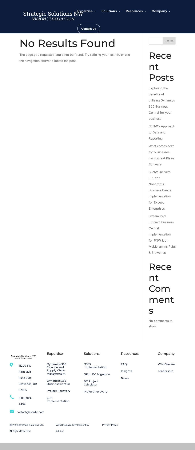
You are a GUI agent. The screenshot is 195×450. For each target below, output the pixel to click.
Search (169, 40)
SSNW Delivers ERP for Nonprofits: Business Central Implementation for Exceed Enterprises (160, 190)
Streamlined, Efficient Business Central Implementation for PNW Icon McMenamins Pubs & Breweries (162, 234)
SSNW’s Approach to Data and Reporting (162, 132)
